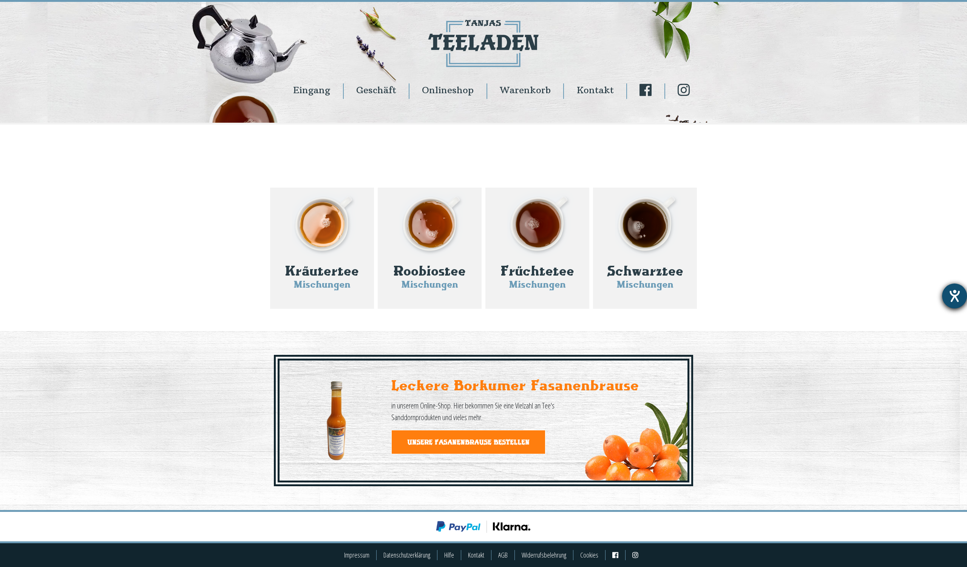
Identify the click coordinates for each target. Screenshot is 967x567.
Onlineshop (448, 90)
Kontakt (595, 90)
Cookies (589, 554)
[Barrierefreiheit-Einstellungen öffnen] (954, 296)
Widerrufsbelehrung (544, 554)
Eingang (311, 90)
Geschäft (376, 90)
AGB (503, 554)
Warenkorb (525, 90)
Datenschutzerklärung (406, 554)
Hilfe (449, 554)
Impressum (356, 554)
